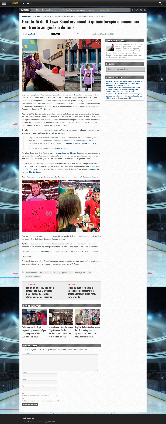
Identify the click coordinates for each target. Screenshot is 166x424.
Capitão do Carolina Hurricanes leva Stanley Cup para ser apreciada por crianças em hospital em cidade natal (77, 10)
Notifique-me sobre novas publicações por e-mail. (40, 401)
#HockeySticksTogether (62, 143)
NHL (89, 273)
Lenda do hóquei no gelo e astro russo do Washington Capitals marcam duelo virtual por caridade (82, 292)
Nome (25, 372)
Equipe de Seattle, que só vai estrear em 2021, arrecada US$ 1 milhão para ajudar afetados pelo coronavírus (40, 292)
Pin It (78, 33)
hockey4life (80, 273)
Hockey (48, 273)
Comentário (27, 353)
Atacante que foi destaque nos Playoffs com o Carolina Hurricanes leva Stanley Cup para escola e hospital (61, 332)
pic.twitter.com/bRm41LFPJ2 (84, 143)
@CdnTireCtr (87, 141)
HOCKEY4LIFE (33, 16)
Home (24, 16)
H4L (41, 273)
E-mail (25, 379)
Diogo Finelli (30, 34)
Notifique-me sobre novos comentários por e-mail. (41, 396)
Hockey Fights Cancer (63, 273)
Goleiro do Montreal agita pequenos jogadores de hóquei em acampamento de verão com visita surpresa (34, 332)
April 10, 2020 (62, 148)
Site (23, 386)
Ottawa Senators (33, 277)
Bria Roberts (31, 273)
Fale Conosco (27, 3)
